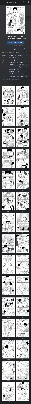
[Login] (28, 2)
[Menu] (3, 2)
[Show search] (24, 2)
